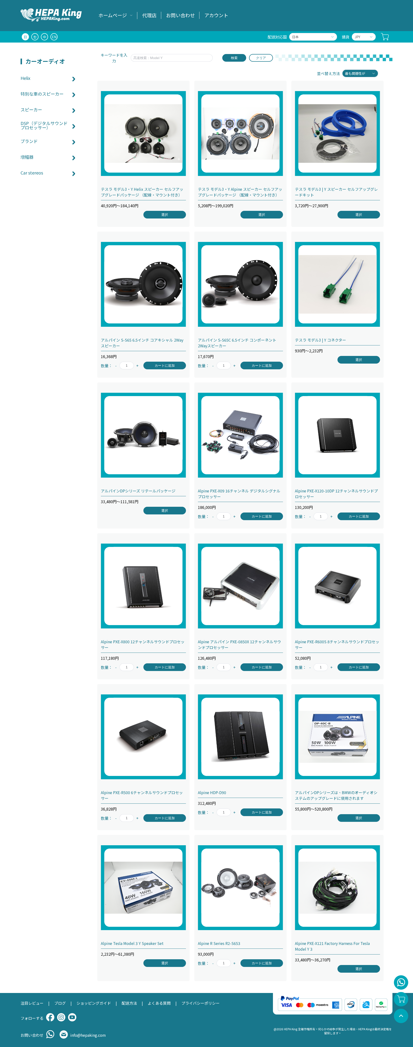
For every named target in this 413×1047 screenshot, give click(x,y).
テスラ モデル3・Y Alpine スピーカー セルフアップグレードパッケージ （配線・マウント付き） (240, 192)
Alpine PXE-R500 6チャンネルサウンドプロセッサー (142, 795)
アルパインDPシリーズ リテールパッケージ (138, 491)
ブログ (60, 1003)
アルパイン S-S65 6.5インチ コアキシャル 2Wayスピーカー (142, 343)
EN (54, 36)
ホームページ (112, 15)
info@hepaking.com (88, 1035)
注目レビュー (32, 1003)
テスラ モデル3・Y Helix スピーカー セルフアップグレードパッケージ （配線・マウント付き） (142, 192)
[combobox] (310, 37)
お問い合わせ (180, 15)
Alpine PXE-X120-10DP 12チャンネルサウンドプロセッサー (336, 493)
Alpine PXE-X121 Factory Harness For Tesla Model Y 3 (332, 946)
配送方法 (129, 1003)
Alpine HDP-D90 (212, 792)
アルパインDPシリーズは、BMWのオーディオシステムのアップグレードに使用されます (336, 795)
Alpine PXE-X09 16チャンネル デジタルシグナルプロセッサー (239, 493)
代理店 (149, 15)
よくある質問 (159, 1003)
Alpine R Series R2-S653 (219, 943)
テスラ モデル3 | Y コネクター (320, 340)
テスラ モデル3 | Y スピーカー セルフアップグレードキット (336, 192)
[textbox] (169, 57)
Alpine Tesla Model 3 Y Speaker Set (132, 943)
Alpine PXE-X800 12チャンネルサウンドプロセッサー (143, 644)
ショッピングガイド (93, 1003)
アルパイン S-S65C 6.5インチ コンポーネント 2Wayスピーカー (237, 343)
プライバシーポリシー (200, 1003)
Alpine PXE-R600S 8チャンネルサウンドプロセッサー (337, 644)
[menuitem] (115, 15)
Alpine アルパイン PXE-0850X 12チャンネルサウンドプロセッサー (239, 644)
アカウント (216, 15)
